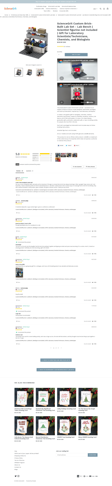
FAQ (15, 451)
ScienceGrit (21, 481)
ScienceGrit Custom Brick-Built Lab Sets (43, 15)
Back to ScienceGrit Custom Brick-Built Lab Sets (57, 369)
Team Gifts (48, 11)
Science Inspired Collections (69, 8)
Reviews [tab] (18, 171)
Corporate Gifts (64, 11)
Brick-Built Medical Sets (69, 6)
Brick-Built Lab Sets (54, 6)
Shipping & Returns (20, 455)
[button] (93, 195)
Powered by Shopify (31, 481)
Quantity (59, 51)
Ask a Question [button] (78, 166)
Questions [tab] (28, 171)
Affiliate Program (19, 462)
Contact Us (17, 467)
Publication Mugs (41, 6)
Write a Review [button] (91, 166)
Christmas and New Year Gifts (19, 15)
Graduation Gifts (39, 8)
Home (4, 15)
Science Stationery (52, 8)
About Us (17, 465)
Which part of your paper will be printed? (26, 453)
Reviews (55, 11)
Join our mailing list (62, 451)
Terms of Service (19, 460)
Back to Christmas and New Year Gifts (56, 360)
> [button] (61, 348)
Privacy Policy (18, 458)
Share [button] (18, 195)
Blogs (16, 469)
